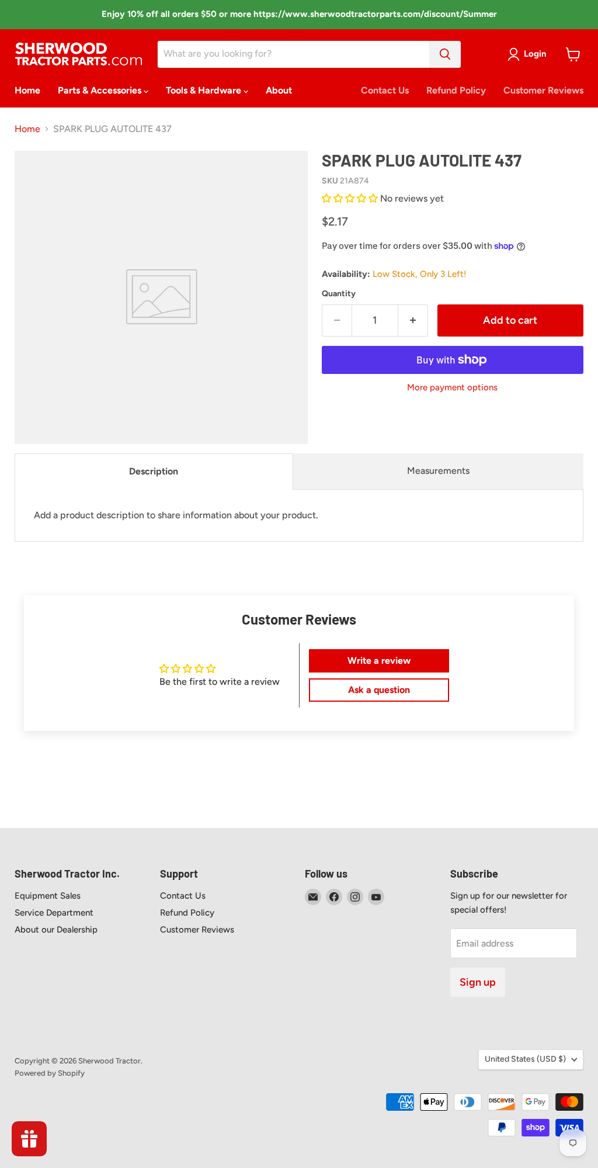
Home (27, 90)
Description (153, 471)
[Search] (445, 54)
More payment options (452, 388)
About (279, 90)
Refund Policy (456, 90)
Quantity (339, 294)
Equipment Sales (48, 895)
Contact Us (385, 90)
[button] (351, 198)
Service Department (54, 912)
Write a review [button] (379, 660)
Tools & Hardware (205, 90)
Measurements (438, 470)
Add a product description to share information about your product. (176, 515)
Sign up (478, 982)
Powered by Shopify (50, 1073)
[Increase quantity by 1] (413, 320)
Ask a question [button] (379, 689)
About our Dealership (56, 929)
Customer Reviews (543, 90)
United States (525, 1059)
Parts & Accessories (101, 90)
